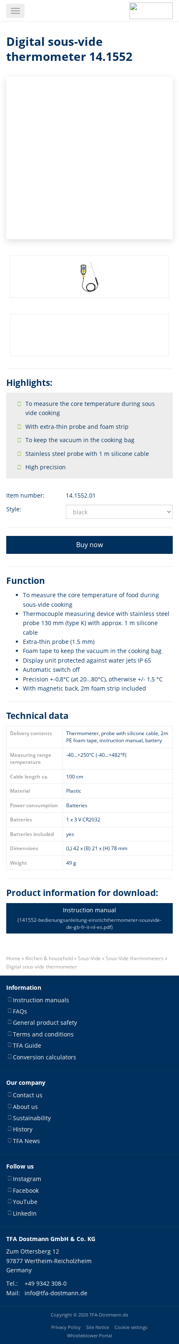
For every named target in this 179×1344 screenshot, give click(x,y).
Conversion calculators (44, 1057)
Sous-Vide (89, 958)
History (22, 1129)
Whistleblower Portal (89, 1336)
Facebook (26, 1190)
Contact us (27, 1095)
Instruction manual (89, 918)
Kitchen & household (49, 958)
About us (25, 1107)
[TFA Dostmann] (151, 10)
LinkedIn (25, 1213)
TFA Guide (27, 1045)
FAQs (20, 1011)
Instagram (27, 1179)
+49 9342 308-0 (46, 1283)
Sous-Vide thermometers (135, 958)
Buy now (89, 544)
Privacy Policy (66, 1327)
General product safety (45, 1022)
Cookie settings (130, 1327)
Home (13, 958)
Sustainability (32, 1118)
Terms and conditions (43, 1034)
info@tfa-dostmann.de (56, 1293)
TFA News (26, 1141)
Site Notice (97, 1327)
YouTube (25, 1202)
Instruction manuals (41, 1000)
